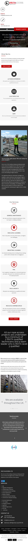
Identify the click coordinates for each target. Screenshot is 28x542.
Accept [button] (10, 539)
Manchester (23, 528)
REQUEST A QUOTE (21, 29)
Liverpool (9, 530)
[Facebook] (2, 481)
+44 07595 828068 (11, 517)
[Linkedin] (4, 481)
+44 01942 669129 (8, 515)
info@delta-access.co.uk (6, 15)
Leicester (19, 530)
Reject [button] (14, 539)
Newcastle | (12, 532)
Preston (17, 532)
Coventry (14, 530)
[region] (14, 39)
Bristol (19, 528)
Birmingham (7, 528)
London (2, 528)
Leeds (23, 530)
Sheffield (4, 530)
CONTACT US (5, 513)
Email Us (3, 13)
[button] (7, 29)
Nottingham (13, 528)
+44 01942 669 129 (5, 26)
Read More (20, 539)
